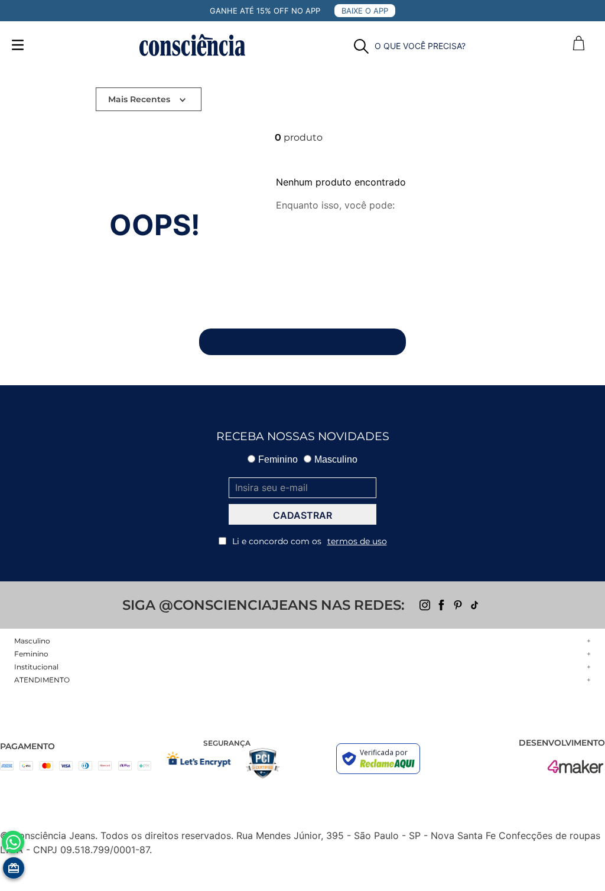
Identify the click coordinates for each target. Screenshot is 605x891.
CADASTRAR (302, 515)
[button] (410, 46)
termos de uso (357, 541)
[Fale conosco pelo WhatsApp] (13, 842)
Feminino (278, 459)
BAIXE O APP (364, 10)
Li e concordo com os (309, 541)
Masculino (335, 459)
